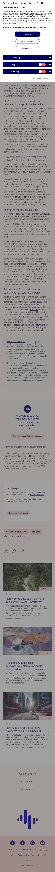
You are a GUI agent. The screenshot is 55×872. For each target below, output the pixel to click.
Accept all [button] (27, 34)
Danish (5, 7)
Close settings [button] (26, 48)
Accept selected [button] (27, 41)
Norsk (10, 7)
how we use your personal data (36, 27)
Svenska (16, 7)
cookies (18, 27)
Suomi (22, 7)
